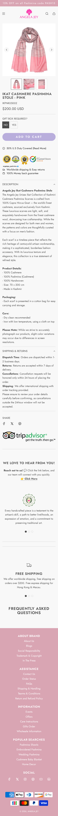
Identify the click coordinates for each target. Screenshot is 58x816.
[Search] (46, 13)
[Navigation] (3, 13)
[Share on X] (11, 424)
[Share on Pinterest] (19, 424)
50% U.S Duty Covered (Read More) (26, 148)
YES (14, 125)
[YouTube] (40, 779)
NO (6, 125)
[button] (6, 49)
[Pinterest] (33, 779)
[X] (17, 779)
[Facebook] (9, 779)
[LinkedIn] (48, 779)
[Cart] (54, 13)
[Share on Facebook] (4, 424)
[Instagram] (25, 779)
